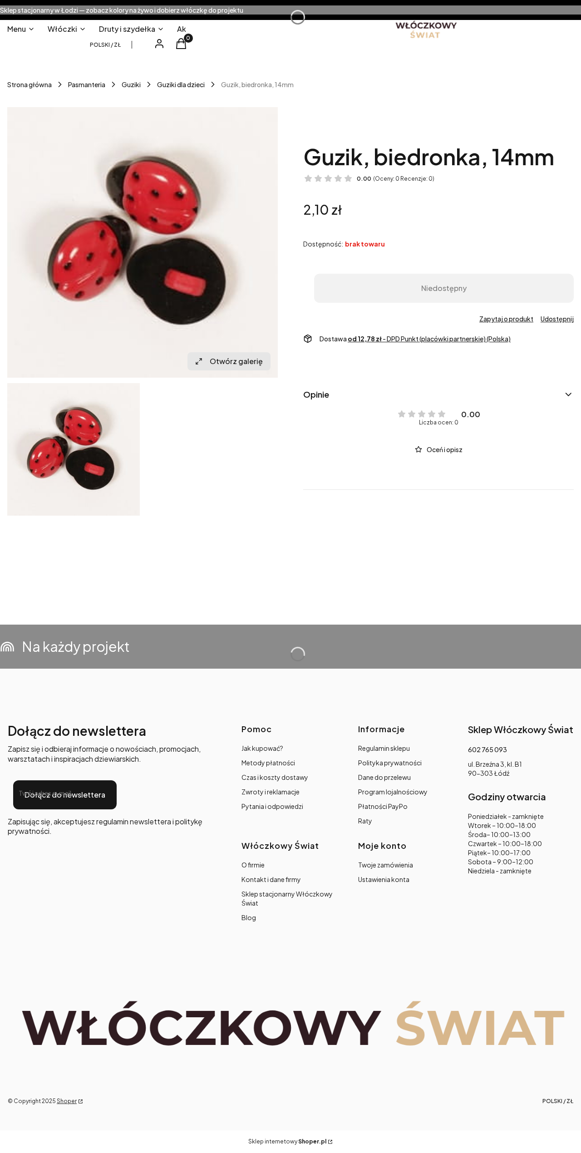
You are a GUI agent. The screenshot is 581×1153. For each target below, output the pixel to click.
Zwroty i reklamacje (270, 792)
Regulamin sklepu (384, 748)
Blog (248, 917)
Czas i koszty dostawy (274, 777)
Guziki (131, 84)
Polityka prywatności (390, 763)
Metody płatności (268, 763)
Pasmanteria (86, 84)
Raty (365, 821)
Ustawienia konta (383, 879)
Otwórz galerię (236, 361)
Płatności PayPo (383, 806)
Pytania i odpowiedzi (272, 806)
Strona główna (29, 84)
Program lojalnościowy (393, 792)
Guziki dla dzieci (181, 84)
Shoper (67, 1101)
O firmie (253, 865)
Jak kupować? (262, 748)
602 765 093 (487, 749)
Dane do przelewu (384, 777)
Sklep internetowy (287, 1141)
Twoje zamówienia (385, 865)
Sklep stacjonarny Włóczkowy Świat (287, 898)
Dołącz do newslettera (65, 794)
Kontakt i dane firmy (271, 879)
